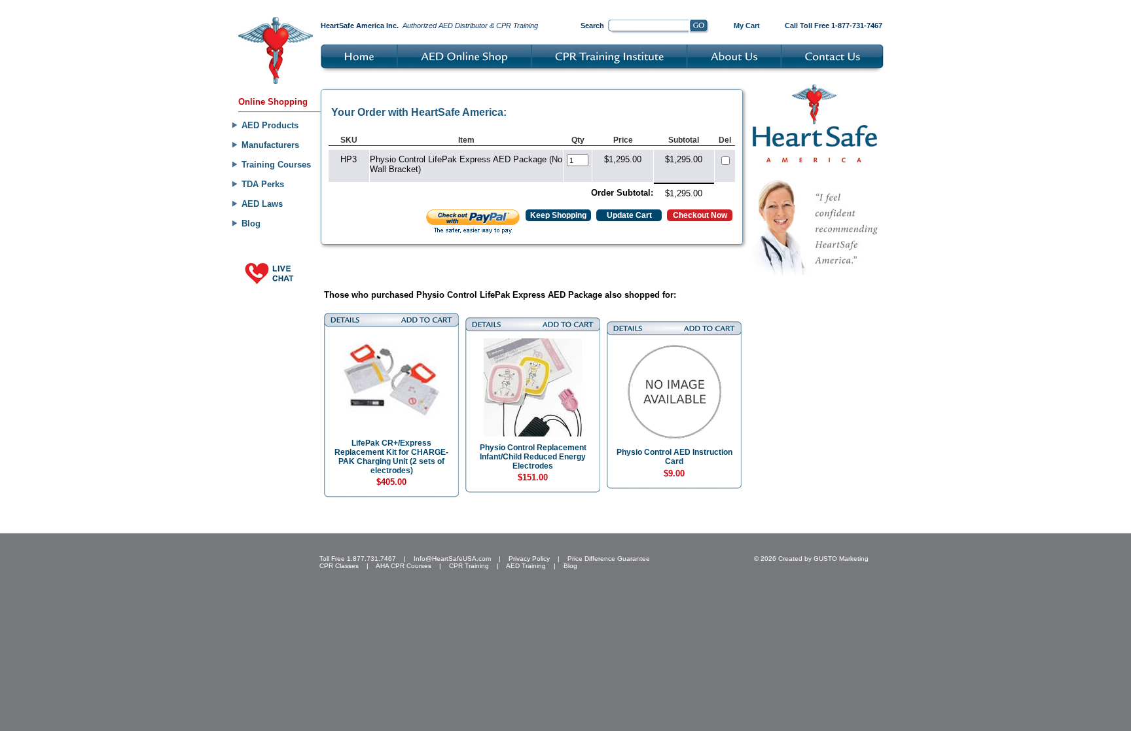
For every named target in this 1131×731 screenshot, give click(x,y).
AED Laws (262, 204)
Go (699, 27)
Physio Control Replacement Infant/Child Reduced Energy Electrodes (533, 457)
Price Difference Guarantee (608, 558)
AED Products (270, 125)
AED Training (526, 565)
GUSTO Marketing (841, 558)
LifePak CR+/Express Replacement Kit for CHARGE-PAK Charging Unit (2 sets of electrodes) (391, 456)
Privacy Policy (529, 558)
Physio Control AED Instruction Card (674, 457)
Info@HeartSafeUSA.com (452, 558)
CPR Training (469, 565)
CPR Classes (339, 565)
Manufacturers (270, 145)
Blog (251, 223)
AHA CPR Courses (403, 565)
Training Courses (276, 164)
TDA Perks (263, 184)
